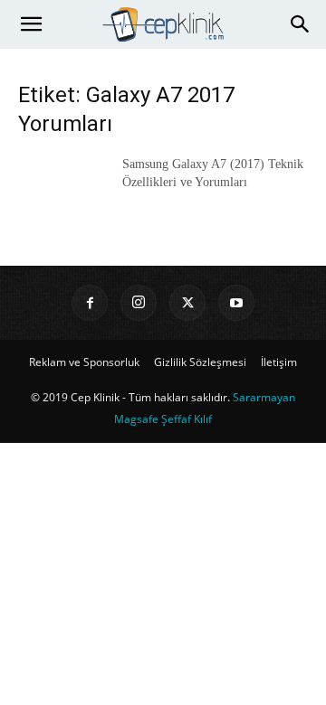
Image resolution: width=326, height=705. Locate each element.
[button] (31, 24)
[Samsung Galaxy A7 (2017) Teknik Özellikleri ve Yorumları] (63, 186)
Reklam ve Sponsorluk (84, 362)
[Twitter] (187, 303)
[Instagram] (138, 303)
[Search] (300, 24)
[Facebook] (90, 303)
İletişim (279, 362)
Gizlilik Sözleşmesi (200, 362)
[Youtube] (236, 303)
